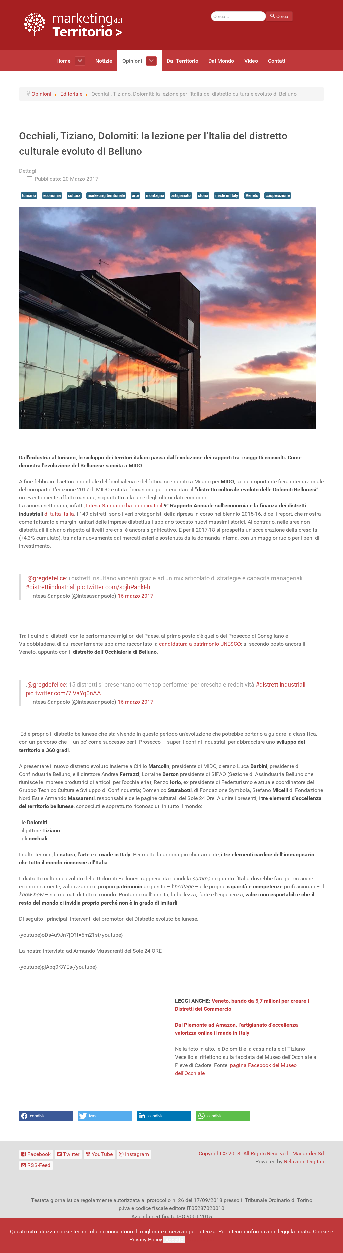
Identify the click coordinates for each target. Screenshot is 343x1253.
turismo (29, 195)
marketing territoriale (106, 195)
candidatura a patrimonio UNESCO (200, 644)
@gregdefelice (46, 578)
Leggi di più (200, 1239)
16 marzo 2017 (135, 596)
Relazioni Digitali (304, 1161)
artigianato (181, 195)
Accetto (174, 1240)
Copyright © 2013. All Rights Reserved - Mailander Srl (261, 1153)
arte (135, 195)
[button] (46, 1116)
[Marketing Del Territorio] (73, 24)
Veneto (252, 195)
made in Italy (226, 195)
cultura (74, 195)
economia (52, 195)
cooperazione (278, 195)
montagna (155, 195)
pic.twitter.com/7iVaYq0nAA (63, 693)
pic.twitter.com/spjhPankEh (113, 587)
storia (203, 195)
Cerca (282, 16)
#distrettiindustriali (51, 587)
